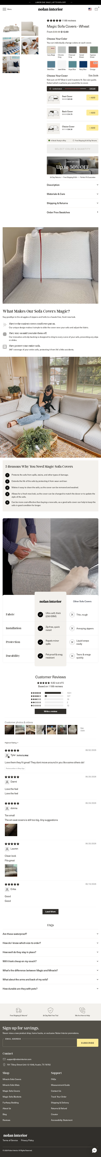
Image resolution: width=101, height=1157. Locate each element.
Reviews (6, 1120)
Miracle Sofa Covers (12, 1079)
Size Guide (93, 75)
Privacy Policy (27, 1140)
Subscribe (87, 1042)
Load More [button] (50, 911)
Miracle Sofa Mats (11, 1084)
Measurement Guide (60, 1084)
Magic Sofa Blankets (12, 1096)
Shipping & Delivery (60, 1102)
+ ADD (92, 97)
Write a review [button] (50, 711)
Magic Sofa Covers (11, 1090)
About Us (7, 1108)
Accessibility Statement (61, 1120)
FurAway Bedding (11, 1102)
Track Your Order (58, 1096)
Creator (54, 1114)
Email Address (13, 1039)
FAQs (53, 1079)
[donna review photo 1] (11, 830)
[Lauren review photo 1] (11, 870)
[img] (12, 750)
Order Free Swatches (58, 212)
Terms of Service (10, 1140)
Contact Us (56, 1090)
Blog (5, 1114)
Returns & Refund (59, 1108)
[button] (94, 1150)
